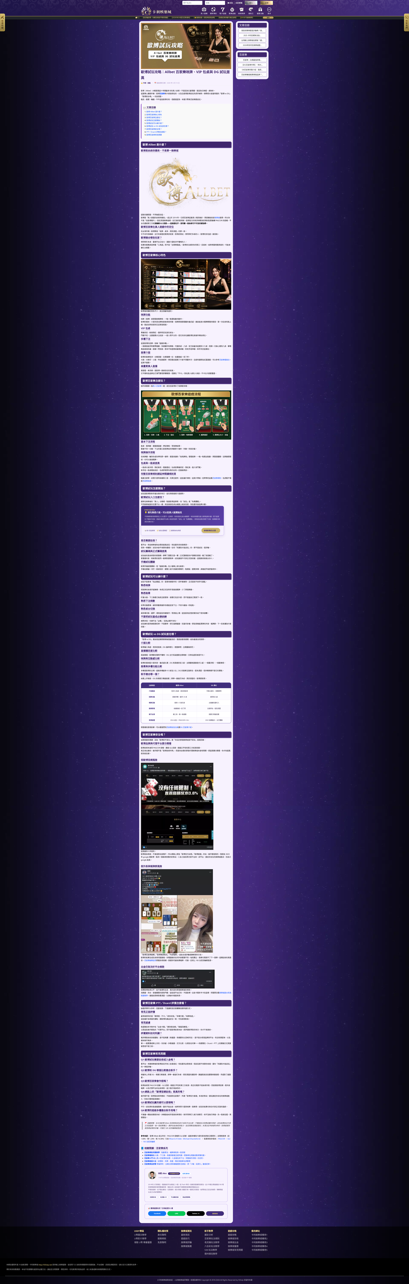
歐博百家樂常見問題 (154, 135)
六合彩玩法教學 (211, 1246)
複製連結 (215, 1213)
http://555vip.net (45, 1265)
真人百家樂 (157, 386)
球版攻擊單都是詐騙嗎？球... (252, 30)
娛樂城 (217, 217)
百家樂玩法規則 (211, 1238)
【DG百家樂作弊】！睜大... (252, 65)
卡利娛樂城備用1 (259, 1234)
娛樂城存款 (233, 1238)
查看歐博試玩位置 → (211, 530)
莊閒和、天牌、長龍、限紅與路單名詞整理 (167, 1161)
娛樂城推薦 (186, 1246)
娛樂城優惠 (233, 1246)
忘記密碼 (238, 3)
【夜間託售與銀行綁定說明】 (220, 17)
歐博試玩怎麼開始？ (154, 120)
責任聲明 (162, 1234)
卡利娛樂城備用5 (259, 1249)
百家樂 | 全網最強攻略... (252, 60)
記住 (231, 3)
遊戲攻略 (232, 1234)
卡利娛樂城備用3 (259, 1242)
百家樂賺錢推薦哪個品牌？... (252, 74)
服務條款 (162, 1238)
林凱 (149, 83)
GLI (229, 1139)
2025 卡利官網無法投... (252, 35)
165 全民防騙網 (149, 1141)
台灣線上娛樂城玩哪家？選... (252, 40)
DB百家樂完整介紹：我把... (252, 70)
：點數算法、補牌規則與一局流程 (164, 1152)
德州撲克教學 (210, 1253)
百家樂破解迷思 (150, 960)
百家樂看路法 (224, 360)
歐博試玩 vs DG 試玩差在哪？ (157, 126)
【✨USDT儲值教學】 (239, 17)
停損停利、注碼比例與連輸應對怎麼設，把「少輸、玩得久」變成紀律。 (177, 1164)
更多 (268, 18)
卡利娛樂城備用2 (259, 1238)
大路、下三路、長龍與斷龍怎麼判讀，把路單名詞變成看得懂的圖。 (175, 1155)
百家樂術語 (147, 481)
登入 (251, 3)
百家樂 (162, 93)
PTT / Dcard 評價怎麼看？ (156, 132)
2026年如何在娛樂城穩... (252, 45)
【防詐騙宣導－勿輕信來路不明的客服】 (148, 17)
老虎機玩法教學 (211, 1242)
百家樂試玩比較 (172, 727)
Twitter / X (195, 1213)
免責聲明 (162, 1242)
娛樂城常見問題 (235, 1249)
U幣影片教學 (140, 1238)
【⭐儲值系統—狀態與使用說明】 (196, 17)
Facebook (157, 1213)
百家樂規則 (216, 478)
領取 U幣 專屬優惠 (143, 1242)
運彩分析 (208, 1234)
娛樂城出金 (233, 1242)
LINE (176, 1213)
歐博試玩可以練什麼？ (154, 123)
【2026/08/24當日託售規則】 (173, 17)
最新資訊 (185, 1234)
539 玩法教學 (210, 1249)
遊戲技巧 (185, 1238)
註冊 (266, 3)
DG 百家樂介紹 (186, 727)
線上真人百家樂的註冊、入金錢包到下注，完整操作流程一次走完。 (174, 1158)
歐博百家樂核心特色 (154, 114)
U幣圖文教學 (140, 1234)
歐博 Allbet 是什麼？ (154, 111)
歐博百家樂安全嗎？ (154, 129)
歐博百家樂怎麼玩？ (154, 117)
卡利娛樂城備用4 (259, 1246)
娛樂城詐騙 (186, 1242)
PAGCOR (221, 1139)
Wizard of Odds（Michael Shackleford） (185, 1139)
